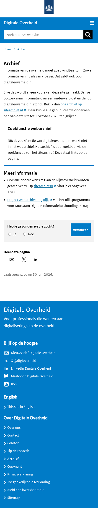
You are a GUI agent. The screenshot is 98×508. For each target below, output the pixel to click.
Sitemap (13, 498)
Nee (30, 234)
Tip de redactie (18, 451)
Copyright (14, 466)
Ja (14, 234)
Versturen (80, 230)
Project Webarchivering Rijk (29, 200)
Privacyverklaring (20, 474)
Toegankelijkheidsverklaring (28, 482)
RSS (14, 384)
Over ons (14, 428)
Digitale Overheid (20, 23)
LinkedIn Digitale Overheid (31, 368)
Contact (13, 435)
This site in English (21, 407)
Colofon (13, 443)
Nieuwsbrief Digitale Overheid (33, 353)
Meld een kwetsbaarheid (25, 490)
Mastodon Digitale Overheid (32, 376)
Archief (12, 459)
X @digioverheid (23, 361)
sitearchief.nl (45, 186)
